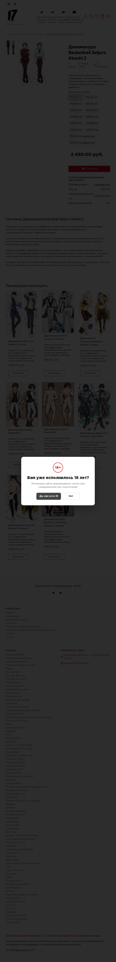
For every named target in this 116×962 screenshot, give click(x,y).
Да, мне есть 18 (48, 496)
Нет (71, 496)
